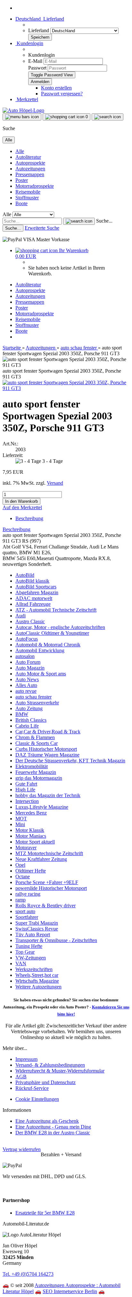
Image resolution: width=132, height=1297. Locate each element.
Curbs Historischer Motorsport (46, 749)
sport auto (25, 911)
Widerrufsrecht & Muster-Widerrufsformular (59, 1070)
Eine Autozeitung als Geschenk (47, 1121)
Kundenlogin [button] (29, 43)
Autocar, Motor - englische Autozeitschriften (60, 627)
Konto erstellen (56, 88)
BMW (21, 714)
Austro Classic (30, 621)
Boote (21, 203)
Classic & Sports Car (36, 743)
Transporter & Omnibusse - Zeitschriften (56, 940)
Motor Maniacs (30, 836)
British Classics (30, 720)
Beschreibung (29, 518)
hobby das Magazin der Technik (47, 795)
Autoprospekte (30, 163)
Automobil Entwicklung (39, 650)
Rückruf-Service (32, 1088)
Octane (22, 876)
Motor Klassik (29, 830)
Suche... (104, 221)
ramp (20, 899)
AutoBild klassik (32, 581)
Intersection (27, 801)
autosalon (25, 656)
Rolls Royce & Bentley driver (45, 905)
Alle (19, 151)
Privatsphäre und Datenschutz (45, 1082)
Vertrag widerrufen (22, 1149)
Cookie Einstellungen (37, 1099)
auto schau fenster (33, 697)
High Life (25, 789)
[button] (39, 19)
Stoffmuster (27, 197)
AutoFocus (26, 639)
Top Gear (25, 952)
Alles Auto (26, 685)
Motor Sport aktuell (35, 841)
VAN (20, 963)
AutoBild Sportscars (35, 586)
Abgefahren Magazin (36, 592)
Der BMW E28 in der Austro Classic (52, 1132)
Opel (20, 865)
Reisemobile (27, 192)
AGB (21, 1076)
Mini (20, 824)
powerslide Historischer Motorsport (51, 888)
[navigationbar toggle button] (22, 116)
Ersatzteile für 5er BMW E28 (45, 1213)
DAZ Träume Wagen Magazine (47, 755)
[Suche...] (79, 221)
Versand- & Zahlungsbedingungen (50, 1065)
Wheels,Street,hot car (36, 975)
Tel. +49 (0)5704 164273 (28, 1274)
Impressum (26, 1059)
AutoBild (24, 575)
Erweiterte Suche (42, 228)
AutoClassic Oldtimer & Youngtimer (52, 633)
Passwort (37, 68)
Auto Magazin (30, 668)
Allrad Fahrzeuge (33, 604)
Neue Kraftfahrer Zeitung (41, 859)
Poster (21, 180)
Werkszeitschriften (34, 969)
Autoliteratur (28, 157)
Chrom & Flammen (35, 737)
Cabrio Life (27, 726)
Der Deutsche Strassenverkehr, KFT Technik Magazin (70, 760)
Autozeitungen (30, 168)
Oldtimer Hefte (30, 870)
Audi (20, 615)
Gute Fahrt (26, 784)
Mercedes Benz (31, 812)
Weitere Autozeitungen (38, 986)
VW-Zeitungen (30, 957)
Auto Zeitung (29, 708)
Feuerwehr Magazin (35, 772)
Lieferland (39, 30)
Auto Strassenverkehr (37, 702)
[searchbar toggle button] (107, 116)
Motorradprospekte (34, 186)
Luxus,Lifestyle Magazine (41, 807)
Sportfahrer (26, 917)
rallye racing (27, 894)
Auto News (27, 679)
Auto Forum (27, 662)
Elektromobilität (31, 766)
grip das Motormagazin (38, 778)
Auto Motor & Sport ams (40, 673)
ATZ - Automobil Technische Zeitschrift (55, 610)
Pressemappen (29, 174)
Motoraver (26, 847)
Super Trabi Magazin (36, 923)
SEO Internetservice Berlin (70, 1291)
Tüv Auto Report (32, 934)
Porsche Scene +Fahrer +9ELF (46, 882)
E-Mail (35, 61)
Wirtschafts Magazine (37, 981)
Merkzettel (26, 99)
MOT (21, 818)
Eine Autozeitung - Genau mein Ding (53, 1127)
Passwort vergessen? (62, 93)
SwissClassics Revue (36, 928)
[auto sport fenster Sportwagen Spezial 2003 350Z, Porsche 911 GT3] (66, 388)
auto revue (26, 691)
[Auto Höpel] (23, 110)
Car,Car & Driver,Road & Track (47, 731)
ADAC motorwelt (33, 598)
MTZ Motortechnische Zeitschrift (49, 853)
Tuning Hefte (28, 946)
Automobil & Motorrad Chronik (47, 644)
